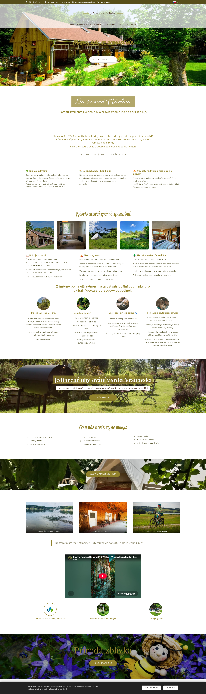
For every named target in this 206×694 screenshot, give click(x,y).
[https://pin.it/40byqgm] (33, 2)
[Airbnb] (36, 2)
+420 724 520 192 (105, 2)
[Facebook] (26, 2)
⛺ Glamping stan (90, 255)
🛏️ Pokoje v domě (36, 255)
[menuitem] (72, 24)
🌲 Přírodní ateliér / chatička (149, 255)
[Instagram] (29, 2)
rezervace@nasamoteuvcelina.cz (84, 2)
